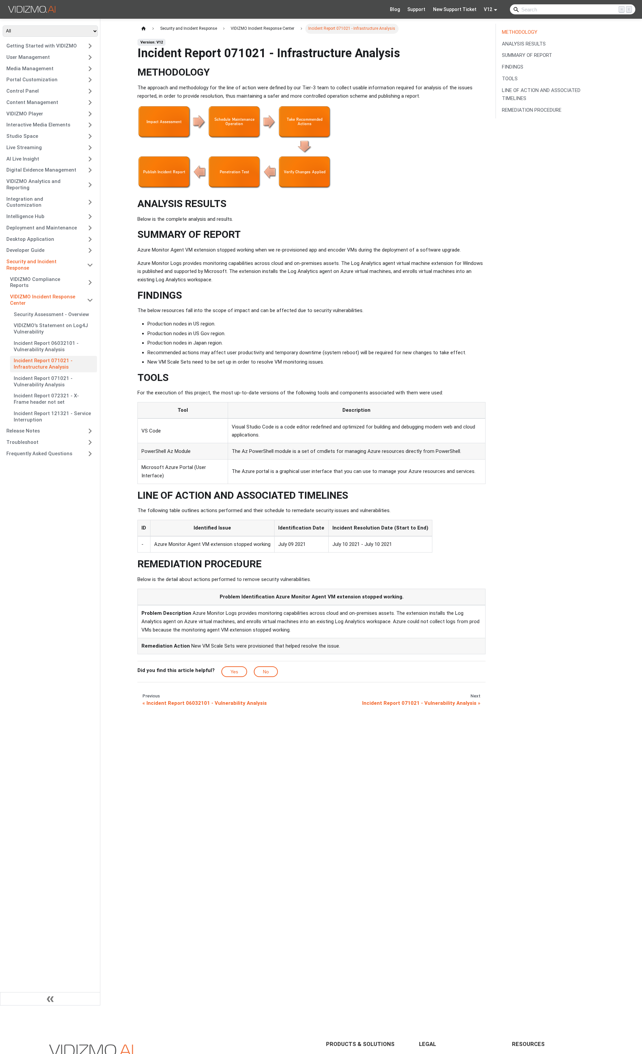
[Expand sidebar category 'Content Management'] (90, 102)
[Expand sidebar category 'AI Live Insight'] (90, 159)
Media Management (30, 69)
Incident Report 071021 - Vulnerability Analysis (43, 381)
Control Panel (22, 91)
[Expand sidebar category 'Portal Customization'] (90, 80)
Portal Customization (32, 80)
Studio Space (22, 136)
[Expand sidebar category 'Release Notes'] (90, 431)
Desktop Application (30, 239)
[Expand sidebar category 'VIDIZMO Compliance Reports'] (90, 282)
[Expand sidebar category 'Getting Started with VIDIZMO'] (90, 46)
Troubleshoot (22, 442)
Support (416, 9)
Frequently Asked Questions (39, 454)
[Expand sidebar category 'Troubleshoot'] (90, 443)
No (266, 671)
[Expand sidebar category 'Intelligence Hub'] (90, 217)
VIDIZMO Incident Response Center (42, 300)
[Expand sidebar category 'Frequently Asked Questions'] (90, 454)
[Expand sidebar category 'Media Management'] (90, 69)
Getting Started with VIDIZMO (41, 46)
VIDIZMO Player (24, 114)
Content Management (32, 102)
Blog (395, 9)
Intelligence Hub (25, 216)
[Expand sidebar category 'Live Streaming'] (90, 147)
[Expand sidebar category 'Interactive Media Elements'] (90, 125)
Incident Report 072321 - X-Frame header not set (46, 399)
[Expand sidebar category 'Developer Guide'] (90, 251)
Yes (234, 671)
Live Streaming (24, 148)
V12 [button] (488, 9)
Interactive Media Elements (38, 125)
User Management (28, 57)
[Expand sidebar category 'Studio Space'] (90, 136)
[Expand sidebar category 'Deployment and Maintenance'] (90, 228)
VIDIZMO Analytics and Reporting (33, 184)
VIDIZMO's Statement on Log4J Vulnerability (51, 328)
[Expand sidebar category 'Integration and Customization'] (90, 202)
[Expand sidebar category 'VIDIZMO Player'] (90, 114)
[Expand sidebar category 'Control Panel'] (90, 91)
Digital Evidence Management (41, 170)
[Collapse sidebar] (50, 998)
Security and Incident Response (31, 265)
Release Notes (23, 431)
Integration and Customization (24, 202)
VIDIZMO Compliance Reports (35, 282)
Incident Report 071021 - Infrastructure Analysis (43, 364)
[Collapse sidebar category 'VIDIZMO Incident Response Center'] (90, 300)
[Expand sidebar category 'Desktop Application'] (90, 239)
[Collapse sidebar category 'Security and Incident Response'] (90, 265)
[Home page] (143, 28)
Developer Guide (25, 250)
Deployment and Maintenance (41, 228)
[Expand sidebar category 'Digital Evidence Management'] (90, 170)
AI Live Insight (22, 159)
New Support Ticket (454, 9)
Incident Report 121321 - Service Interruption (52, 416)
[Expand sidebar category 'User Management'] (90, 57)
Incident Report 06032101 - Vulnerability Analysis (46, 346)
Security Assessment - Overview (51, 314)
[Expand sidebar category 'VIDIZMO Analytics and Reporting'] (90, 185)
